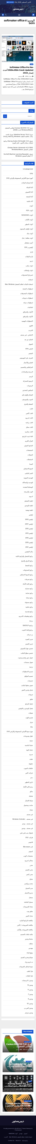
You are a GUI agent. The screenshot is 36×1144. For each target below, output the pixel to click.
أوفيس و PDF (28, 247)
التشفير (30, 353)
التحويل (31, 344)
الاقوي (31, 326)
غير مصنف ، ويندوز (27, 828)
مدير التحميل (29, 888)
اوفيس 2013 (29, 533)
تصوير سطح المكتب (27, 685)
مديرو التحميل (29, 893)
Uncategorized (28, 169)
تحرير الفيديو (29, 644)
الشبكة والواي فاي (27, 395)
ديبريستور (18, 8)
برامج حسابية (29, 588)
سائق (31, 791)
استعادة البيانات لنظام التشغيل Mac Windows (19, 284)
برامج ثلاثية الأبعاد (28, 584)
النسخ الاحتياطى (28, 469)
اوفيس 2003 (29, 519)
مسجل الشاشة (28, 902)
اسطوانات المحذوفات (26, 293)
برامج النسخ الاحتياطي (26, 575)
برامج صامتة (29, 593)
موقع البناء (30, 953)
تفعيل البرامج (29, 704)
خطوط (31, 764)
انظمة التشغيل (28, 501)
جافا (31, 727)
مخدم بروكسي (28, 883)
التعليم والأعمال (28, 362)
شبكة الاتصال (29, 800)
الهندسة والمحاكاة (28, 482)
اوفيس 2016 (29, 538)
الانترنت (30, 330)
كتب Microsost (28, 847)
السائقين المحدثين (27, 390)
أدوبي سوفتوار (29, 243)
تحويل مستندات (28, 662)
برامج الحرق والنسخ (27, 561)
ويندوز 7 (30, 994)
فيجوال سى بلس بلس (26, 833)
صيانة (31, 810)
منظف (31, 943)
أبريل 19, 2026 (26, 1049)
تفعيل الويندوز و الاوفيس (25, 708)
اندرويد (31, 496)
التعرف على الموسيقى (26, 358)
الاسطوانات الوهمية (27, 321)
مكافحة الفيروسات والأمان (25, 930)
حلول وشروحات (28, 736)
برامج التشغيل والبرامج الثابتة (24, 556)
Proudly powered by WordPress (12, 1128)
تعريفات (30, 694)
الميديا (31, 464)
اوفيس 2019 (29, 542)
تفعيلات (30, 713)
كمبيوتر (31, 851)
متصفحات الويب (28, 856)
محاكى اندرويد (29, 860)
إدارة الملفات (29, 256)
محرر (31, 865)
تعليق (31, 699)
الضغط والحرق (28, 404)
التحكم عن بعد (28, 339)
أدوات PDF (29, 210)
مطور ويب (30, 911)
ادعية (31, 261)
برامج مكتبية (29, 607)
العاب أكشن (29, 413)
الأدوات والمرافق (28, 312)
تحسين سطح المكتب (27, 653)
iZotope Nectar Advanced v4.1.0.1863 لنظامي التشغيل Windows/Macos (18, 1105)
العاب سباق (29, 427)
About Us (18, 1140)
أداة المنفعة (29, 196)
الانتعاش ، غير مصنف (26, 335)
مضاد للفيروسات (28, 907)
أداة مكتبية (30, 201)
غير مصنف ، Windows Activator (22, 819)
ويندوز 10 (30, 985)
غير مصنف (30, 814)
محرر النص (29, 874)
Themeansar (18, 1130)
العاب (31, 409)
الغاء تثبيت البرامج (27, 436)
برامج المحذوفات (28, 570)
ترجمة (31, 667)
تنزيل (31, 722)
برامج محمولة (29, 602)
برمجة (31, 621)
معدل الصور (29, 916)
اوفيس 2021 (29, 547)
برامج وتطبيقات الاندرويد (26, 616)
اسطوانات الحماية (28, 289)
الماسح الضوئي (28, 445)
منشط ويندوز (29, 939)
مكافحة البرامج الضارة (26, 920)
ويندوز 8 (30, 999)
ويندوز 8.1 (30, 1003)
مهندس (31, 948)
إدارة (31, 252)
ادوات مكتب (29, 266)
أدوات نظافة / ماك (27, 238)
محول (31, 879)
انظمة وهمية (29, 510)
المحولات (30, 455)
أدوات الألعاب (29, 220)
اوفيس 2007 (29, 524)
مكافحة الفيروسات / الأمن (25, 925)
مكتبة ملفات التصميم (26, 934)
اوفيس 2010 (29, 528)
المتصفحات (29, 450)
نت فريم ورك (29, 962)
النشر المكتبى (29, 473)
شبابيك (31, 64)
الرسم (31, 376)
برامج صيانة (29, 598)
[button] (5, 15)
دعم (31, 777)
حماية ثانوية (29, 750)
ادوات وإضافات (28, 270)
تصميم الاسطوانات (27, 671)
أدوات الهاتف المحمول (26, 229)
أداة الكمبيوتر (29, 192)
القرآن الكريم (29, 441)
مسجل (31, 897)
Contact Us (11, 1140)
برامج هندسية (29, 611)
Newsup (28, 1128)
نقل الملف (30, 971)
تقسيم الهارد (29, 718)
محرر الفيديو (29, 870)
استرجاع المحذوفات (27, 275)
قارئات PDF (29, 837)
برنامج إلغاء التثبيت (27, 630)
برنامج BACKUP (28, 625)
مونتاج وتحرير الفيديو (27, 957)
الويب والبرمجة (28, 492)
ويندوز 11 (30, 990)
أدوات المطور (29, 224)
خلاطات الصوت (28, 768)
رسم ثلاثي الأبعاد (28, 787)
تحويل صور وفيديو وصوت (25, 658)
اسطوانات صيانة (28, 303)
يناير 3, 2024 (28, 76)
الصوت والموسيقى (27, 399)
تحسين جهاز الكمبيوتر (26, 648)
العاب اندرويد (29, 418)
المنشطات (30, 459)
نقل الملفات (29, 976)
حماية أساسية (29, 745)
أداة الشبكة (29, 187)
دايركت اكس (29, 773)
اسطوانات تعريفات (27, 298)
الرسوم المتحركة (28, 381)
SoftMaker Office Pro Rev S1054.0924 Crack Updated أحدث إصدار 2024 (18, 70)
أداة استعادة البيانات (27, 183)
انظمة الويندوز (29, 505)
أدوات (31, 206)
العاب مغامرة (29, 432)
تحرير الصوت (29, 639)
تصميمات (30, 681)
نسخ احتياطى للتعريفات (26, 966)
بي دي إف (30, 635)
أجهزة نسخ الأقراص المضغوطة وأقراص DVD (19, 178)
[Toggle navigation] (19, 15)
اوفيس (31, 515)
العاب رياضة (29, 422)
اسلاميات (30, 307)
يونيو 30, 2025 (26, 1069)
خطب (31, 759)
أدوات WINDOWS (27, 215)
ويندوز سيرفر (29, 1013)
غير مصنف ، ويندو (27, 824)
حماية (31, 741)
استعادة (30, 279)
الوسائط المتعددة (28, 487)
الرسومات (30, 386)
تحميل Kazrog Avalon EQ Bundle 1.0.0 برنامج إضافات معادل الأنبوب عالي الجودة (19, 1085)
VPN (31, 173)
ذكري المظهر (29, 782)
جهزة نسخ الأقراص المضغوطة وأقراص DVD (20, 731)
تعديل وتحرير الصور (27, 690)
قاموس (30, 842)
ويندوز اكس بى (28, 1008)
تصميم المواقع (29, 676)
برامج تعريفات (29, 579)
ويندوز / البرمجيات (27, 980)
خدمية (31, 754)
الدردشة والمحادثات (27, 372)
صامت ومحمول (28, 805)
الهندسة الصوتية (28, 478)
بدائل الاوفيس (29, 552)
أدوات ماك (30, 233)
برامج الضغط (29, 565)
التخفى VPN (29, 349)
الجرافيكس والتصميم (27, 367)
